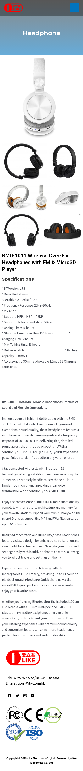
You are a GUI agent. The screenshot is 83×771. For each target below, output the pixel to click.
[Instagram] (33, 696)
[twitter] (17, 696)
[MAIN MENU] (74, 7)
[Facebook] (10, 696)
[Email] (25, 696)
